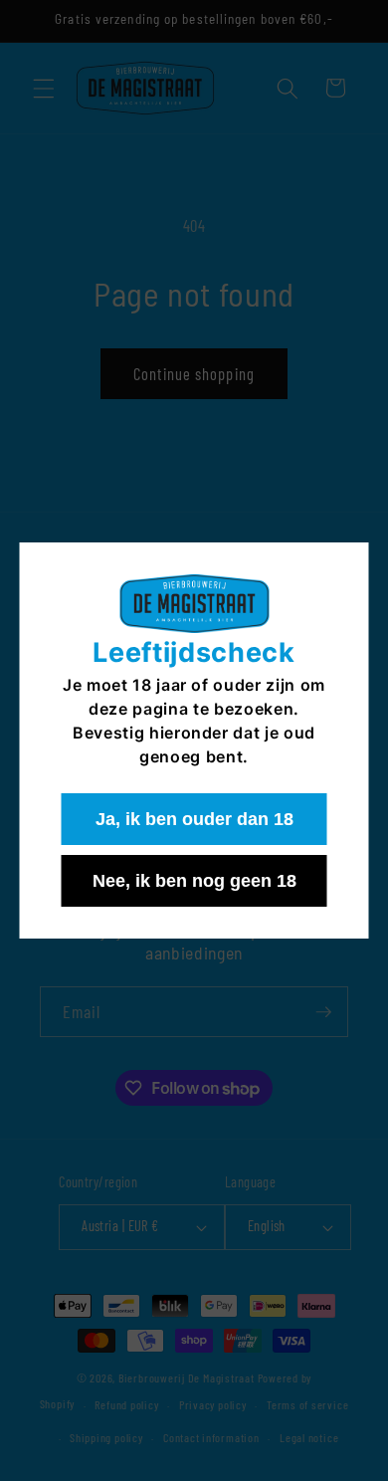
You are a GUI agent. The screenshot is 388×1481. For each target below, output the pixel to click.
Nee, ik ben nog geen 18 (194, 881)
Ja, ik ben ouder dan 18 (194, 819)
